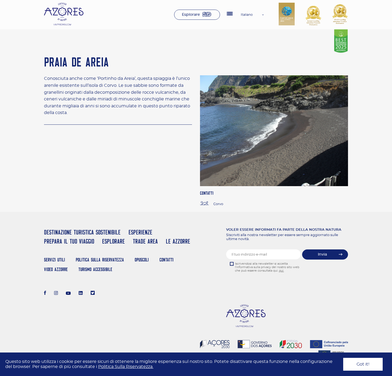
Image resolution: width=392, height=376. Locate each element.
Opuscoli (142, 259)
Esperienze (140, 232)
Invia (322, 254)
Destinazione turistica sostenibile (82, 232)
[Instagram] (56, 293)
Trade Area (145, 241)
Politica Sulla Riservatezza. (125, 367)
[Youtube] (68, 293)
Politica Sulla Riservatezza (100, 259)
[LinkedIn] (81, 293)
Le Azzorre (178, 241)
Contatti (166, 259)
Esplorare (191, 15)
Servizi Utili (54, 259)
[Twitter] (93, 293)
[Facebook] (45, 293)
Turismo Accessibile (95, 269)
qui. (281, 270)
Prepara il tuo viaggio (69, 241)
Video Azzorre (56, 269)
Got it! (363, 364)
